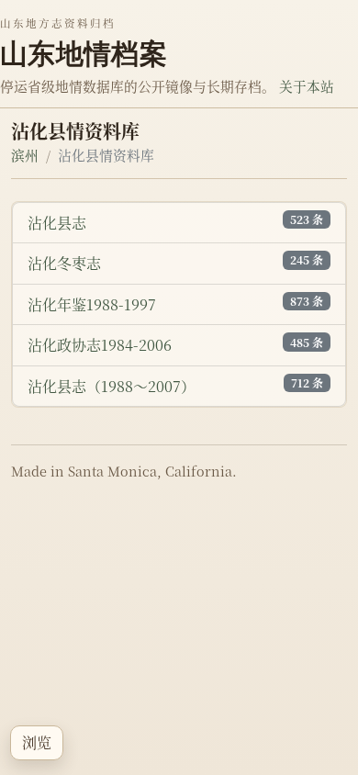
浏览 (36, 742)
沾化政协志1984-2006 (100, 344)
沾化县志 (57, 222)
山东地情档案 (83, 53)
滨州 (25, 154)
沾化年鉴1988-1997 (92, 304)
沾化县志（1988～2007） (112, 386)
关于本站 (306, 85)
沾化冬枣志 (64, 263)
